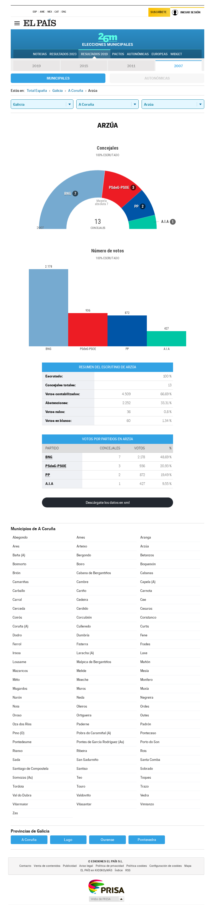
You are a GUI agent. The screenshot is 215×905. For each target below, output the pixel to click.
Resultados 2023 (63, 54)
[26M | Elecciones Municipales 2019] (107, 39)
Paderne (83, 724)
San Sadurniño (87, 760)
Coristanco (148, 617)
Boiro (80, 564)
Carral (17, 600)
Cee (143, 600)
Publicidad (70, 866)
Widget (176, 54)
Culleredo (84, 626)
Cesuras (146, 608)
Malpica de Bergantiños (94, 662)
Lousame (19, 662)
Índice (119, 870)
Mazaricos (20, 671)
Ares (16, 546)
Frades (145, 644)
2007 (178, 66)
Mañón (145, 662)
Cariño (81, 591)
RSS (127, 870)
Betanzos (147, 555)
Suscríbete (158, 12)
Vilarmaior (20, 804)
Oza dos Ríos (22, 724)
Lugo (68, 840)
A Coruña (29, 840)
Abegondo (20, 537)
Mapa (187, 866)
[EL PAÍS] (40, 23)
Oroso (17, 715)
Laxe (143, 653)
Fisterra (82, 644)
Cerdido (82, 608)
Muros (81, 689)
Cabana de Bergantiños (94, 573)
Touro (81, 786)
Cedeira (82, 600)
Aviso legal (86, 866)
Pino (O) (18, 733)
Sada (16, 760)
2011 (131, 66)
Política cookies (136, 866)
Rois (143, 751)
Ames (81, 537)
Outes (144, 715)
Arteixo (82, 546)
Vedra (144, 795)
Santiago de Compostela (31, 769)
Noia (16, 706)
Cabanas (146, 573)
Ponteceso (148, 733)
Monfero (146, 680)
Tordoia (18, 786)
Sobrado (146, 769)
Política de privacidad (110, 866)
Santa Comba (150, 760)
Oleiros (82, 706)
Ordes (144, 706)
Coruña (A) (20, 626)
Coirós (17, 617)
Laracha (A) (85, 653)
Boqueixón (148, 564)
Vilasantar (84, 804)
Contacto (25, 866)
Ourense (107, 840)
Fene (143, 635)
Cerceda (19, 608)
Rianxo (18, 751)
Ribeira (82, 751)
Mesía (144, 671)
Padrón (145, 724)
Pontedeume (22, 742)
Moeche (82, 680)
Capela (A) (147, 582)
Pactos (118, 54)
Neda (80, 697)
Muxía (144, 689)
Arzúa (144, 546)
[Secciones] (17, 23)
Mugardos (20, 689)
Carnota (146, 591)
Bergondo (84, 555)
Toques (145, 777)
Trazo (144, 786)
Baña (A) (19, 555)
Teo (79, 777)
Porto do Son (149, 742)
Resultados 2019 (94, 54)
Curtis (144, 626)
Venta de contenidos (47, 866)
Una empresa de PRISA (106, 886)
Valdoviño (84, 795)
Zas (15, 813)
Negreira (146, 697)
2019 (36, 66)
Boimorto (19, 564)
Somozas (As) (23, 777)
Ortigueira (84, 715)
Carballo (19, 591)
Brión (16, 573)
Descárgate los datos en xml (108, 502)
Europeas (160, 54)
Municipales (58, 78)
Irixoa (17, 653)
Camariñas (21, 582)
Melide (81, 671)
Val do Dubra (22, 795)
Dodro (17, 635)
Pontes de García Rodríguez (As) (100, 742)
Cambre (82, 582)
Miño (16, 680)
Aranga (145, 537)
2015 (84, 66)
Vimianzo (147, 804)
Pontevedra (147, 840)
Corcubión (84, 617)
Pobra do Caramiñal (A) (94, 733)
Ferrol (17, 644)
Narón (17, 697)
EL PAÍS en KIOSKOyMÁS (96, 870)
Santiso (82, 769)
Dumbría (83, 635)
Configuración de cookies (165, 866)
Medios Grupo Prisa (106, 899)
